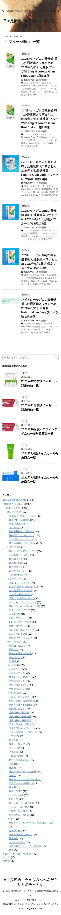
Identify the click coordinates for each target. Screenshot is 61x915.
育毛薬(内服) (15, 563)
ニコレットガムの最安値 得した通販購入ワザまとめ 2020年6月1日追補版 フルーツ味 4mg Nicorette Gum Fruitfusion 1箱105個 (39, 119)
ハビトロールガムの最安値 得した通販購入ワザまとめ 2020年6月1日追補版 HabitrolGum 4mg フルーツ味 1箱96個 (39, 308)
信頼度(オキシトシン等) (21, 637)
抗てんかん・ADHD (19, 814)
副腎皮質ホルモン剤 (19, 685)
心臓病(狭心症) (16, 755)
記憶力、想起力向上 (19, 811)
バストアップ (16, 669)
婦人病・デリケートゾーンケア (25, 779)
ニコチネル (48, 236)
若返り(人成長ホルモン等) (22, 598)
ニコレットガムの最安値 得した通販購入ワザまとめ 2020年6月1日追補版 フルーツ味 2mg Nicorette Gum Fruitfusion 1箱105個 (39, 67)
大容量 (37, 189)
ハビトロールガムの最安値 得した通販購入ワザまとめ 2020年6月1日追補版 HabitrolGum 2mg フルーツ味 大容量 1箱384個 (39, 170)
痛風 (11, 763)
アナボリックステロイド (21, 539)
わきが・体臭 (16, 830)
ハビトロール (33, 192)
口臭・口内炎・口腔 (19, 724)
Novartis (44, 192)
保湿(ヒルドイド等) (19, 582)
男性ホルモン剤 (17, 681)
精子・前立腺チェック (20, 759)
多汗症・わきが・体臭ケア (18, 853)
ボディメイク (14, 511)
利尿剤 (12, 787)
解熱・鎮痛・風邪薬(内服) (22, 700)
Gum (33, 85)
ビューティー (14, 578)
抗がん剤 (13, 740)
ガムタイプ (34, 91)
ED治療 (13, 661)
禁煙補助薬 (30, 88)
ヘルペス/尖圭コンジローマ (23, 732)
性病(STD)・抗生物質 (20, 716)
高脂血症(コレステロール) (22, 728)
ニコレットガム (31, 82)
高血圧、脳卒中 (17, 744)
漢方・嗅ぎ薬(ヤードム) (21, 834)
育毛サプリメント (18, 570)
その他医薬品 (14, 692)
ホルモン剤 (13, 665)
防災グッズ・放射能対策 (21, 783)
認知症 (12, 775)
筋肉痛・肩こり (17, 708)
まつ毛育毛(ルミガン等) (21, 590)
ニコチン (40, 88)
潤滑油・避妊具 (17, 645)
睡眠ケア (13, 799)
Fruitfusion (42, 85)
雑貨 (11, 850)
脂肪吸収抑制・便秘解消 (21, 531)
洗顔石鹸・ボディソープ (21, 630)
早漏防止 (13, 649)
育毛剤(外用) (15, 559)
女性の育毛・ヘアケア (20, 555)
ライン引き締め (17, 523)
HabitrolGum (27, 189)
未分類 (6, 860)
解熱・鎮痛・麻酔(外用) (21, 704)
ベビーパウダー (17, 842)
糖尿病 (12, 767)
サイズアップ (16, 657)
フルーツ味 (45, 82)
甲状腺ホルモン (17, 689)
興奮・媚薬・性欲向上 (20, 653)
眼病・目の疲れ (17, 626)
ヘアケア (11, 547)
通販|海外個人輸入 (13, 504)
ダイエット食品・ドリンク (22, 515)
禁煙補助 (43, 80)
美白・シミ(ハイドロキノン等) (24, 606)
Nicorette (25, 85)
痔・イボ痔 (14, 748)
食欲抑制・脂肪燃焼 (19, 519)
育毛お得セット (17, 567)
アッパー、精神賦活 (19, 807)
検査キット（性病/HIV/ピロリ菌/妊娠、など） (32, 822)
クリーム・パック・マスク (22, 602)
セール (6, 857)
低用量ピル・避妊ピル (20, 677)
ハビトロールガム (44, 186)
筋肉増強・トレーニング (21, 535)
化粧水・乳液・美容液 (20, 622)
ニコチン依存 (47, 91)
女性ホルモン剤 (17, 673)
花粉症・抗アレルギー (20, 696)
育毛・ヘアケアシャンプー (22, 551)
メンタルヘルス (15, 795)
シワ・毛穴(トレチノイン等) (23, 586)
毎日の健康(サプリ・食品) (22, 543)
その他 (10, 818)
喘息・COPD (15, 791)
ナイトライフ (14, 641)
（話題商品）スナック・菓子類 (25, 846)
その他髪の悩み (17, 574)
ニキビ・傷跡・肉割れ (20, 594)
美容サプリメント (18, 618)
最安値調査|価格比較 (14, 500)
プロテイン (14, 527)
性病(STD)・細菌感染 (20, 720)
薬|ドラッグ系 (13, 508)
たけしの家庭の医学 (48, 195)
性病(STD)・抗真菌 (19, 712)
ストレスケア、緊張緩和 (21, 803)
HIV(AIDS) (14, 736)
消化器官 (13, 752)
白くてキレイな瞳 (18, 633)
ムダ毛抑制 (14, 614)
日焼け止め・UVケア (19, 610)
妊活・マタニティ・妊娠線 (22, 771)
